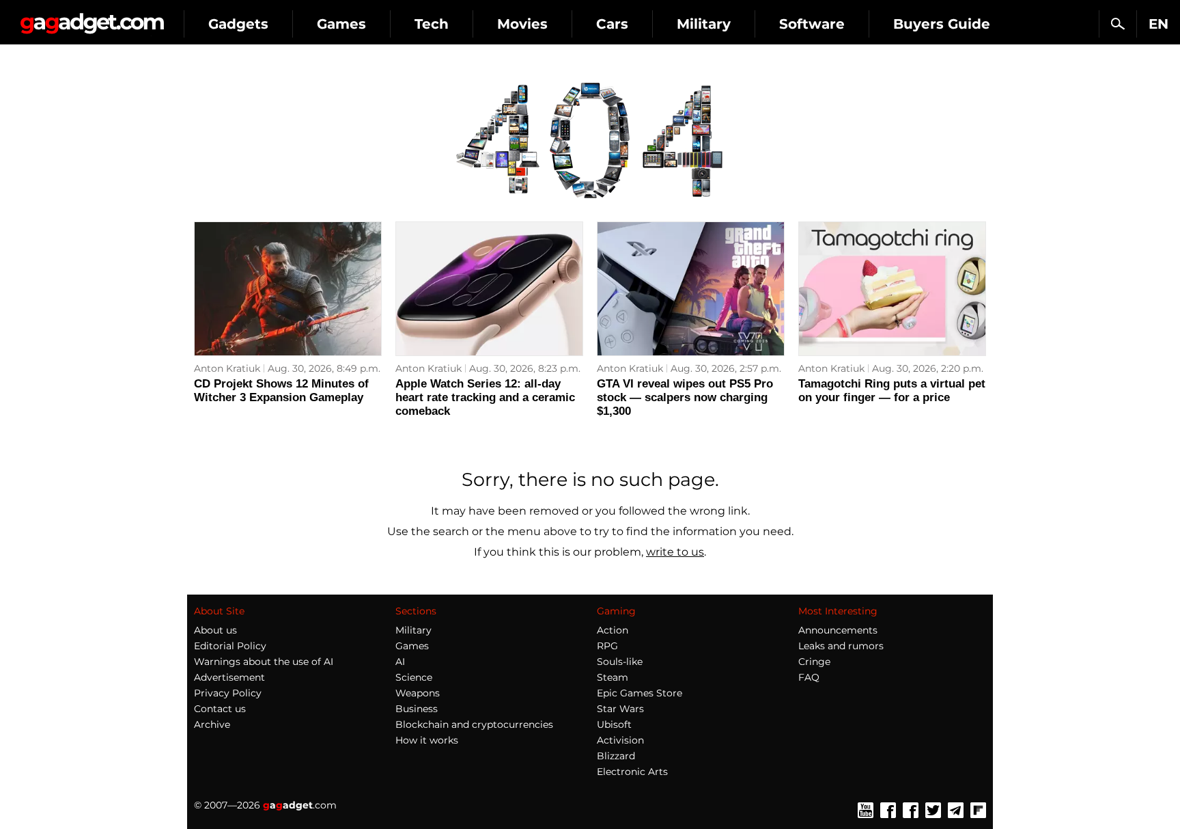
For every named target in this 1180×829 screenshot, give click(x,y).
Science (413, 677)
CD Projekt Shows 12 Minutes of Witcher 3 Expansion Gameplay (281, 390)
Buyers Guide (941, 24)
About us (215, 630)
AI (400, 661)
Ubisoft (614, 724)
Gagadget (92, 18)
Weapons (417, 693)
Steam (612, 677)
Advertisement (229, 677)
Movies (522, 24)
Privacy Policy (228, 693)
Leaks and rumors (841, 646)
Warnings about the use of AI (263, 661)
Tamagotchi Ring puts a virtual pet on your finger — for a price (891, 390)
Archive (212, 724)
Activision (620, 740)
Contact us (220, 709)
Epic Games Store (639, 693)
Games (341, 24)
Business (416, 709)
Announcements (837, 630)
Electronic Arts (632, 771)
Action (612, 630)
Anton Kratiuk (227, 368)
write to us (675, 551)
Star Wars (620, 709)
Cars (612, 24)
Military (704, 24)
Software (812, 24)
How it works (426, 740)
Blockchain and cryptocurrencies (474, 724)
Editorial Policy (230, 646)
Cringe (814, 661)
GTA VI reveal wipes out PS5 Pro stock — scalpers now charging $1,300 (685, 397)
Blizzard (616, 756)
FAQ (808, 677)
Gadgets (238, 24)
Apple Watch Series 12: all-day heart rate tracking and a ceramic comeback (485, 397)
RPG (607, 646)
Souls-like (620, 661)
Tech (432, 24)
